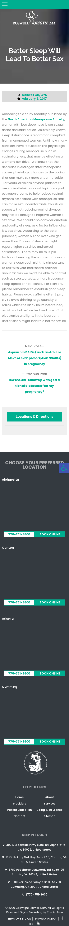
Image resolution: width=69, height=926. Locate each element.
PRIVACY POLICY (46, 919)
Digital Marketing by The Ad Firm (41, 912)
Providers (19, 803)
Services (49, 803)
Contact (19, 816)
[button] (5, 4)
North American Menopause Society (36, 119)
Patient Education (19, 810)
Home (19, 797)
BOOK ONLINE (49, 534)
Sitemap (49, 816)
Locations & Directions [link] (34, 416)
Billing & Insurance (49, 810)
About (49, 797)
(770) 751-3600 (36, 894)
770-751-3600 (19, 534)
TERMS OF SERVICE (18, 919)
